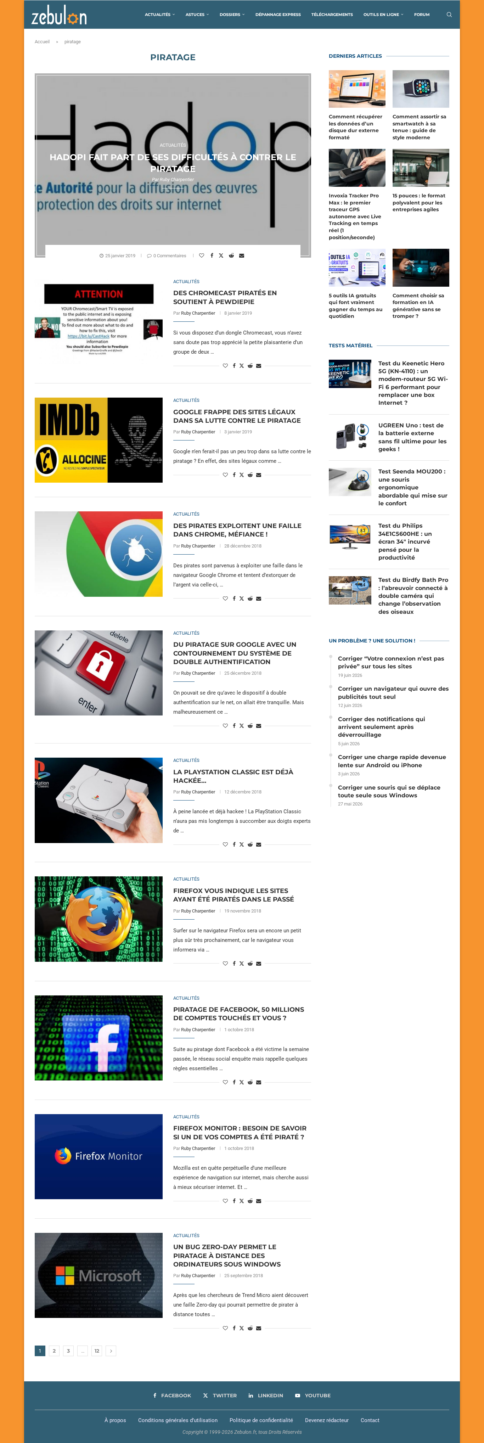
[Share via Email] (242, 255)
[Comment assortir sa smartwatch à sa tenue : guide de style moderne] (421, 89)
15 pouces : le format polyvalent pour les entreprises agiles (419, 202)
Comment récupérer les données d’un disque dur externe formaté (355, 127)
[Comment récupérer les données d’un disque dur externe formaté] (357, 89)
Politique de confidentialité (261, 1420)
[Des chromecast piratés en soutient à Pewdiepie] (99, 321)
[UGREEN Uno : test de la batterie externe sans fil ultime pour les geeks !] (350, 436)
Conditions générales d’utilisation (178, 1420)
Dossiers (230, 14)
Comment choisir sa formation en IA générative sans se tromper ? (418, 306)
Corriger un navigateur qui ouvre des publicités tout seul (393, 692)
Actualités (157, 14)
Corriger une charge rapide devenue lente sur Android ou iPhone (392, 761)
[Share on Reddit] (232, 255)
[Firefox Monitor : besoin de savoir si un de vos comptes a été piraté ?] (99, 1156)
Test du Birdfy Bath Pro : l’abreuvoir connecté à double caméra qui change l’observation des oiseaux (413, 596)
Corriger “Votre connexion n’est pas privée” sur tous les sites (391, 662)
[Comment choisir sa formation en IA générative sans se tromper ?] (421, 268)
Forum (422, 14)
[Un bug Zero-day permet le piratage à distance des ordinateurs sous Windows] (99, 1275)
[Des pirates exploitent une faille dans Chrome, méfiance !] (99, 553)
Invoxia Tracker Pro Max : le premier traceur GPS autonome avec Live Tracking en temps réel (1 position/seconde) (355, 216)
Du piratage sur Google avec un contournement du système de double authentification (235, 653)
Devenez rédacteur (327, 1420)
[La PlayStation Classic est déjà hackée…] (99, 800)
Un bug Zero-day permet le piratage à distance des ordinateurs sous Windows (227, 1255)
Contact (370, 1420)
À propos (115, 1420)
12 (97, 1351)
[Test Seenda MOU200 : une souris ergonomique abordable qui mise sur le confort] (350, 482)
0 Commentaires (169, 255)
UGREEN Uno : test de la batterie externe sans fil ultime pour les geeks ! (412, 437)
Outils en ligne (381, 14)
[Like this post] (202, 255)
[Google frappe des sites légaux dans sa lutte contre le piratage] (99, 440)
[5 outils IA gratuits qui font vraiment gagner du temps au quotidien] (357, 268)
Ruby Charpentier (177, 179)
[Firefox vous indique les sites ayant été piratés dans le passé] (99, 918)
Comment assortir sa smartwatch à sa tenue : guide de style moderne (419, 127)
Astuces (195, 14)
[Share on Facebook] (212, 255)
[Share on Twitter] (222, 255)
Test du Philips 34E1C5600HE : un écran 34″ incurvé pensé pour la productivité (405, 541)
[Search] (449, 14)
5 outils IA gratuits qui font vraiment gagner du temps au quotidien (356, 306)
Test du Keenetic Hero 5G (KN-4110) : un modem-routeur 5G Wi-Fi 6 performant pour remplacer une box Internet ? (413, 383)
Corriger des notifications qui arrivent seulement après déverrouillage (381, 727)
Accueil (42, 41)
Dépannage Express (278, 14)
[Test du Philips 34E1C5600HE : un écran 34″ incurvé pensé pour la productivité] (350, 536)
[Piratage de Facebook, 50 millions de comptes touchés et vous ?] (99, 1037)
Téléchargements (332, 14)
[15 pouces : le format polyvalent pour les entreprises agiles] (421, 168)
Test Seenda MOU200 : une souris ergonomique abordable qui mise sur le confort (413, 487)
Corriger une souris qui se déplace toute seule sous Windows (389, 791)
